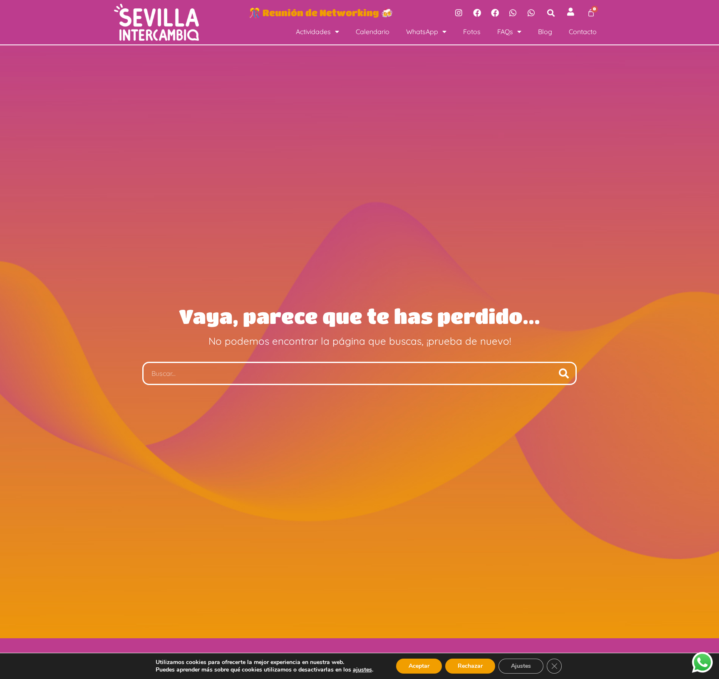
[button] (551, 13)
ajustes (362, 670)
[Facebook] (477, 12)
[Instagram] (458, 12)
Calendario (372, 31)
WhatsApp (422, 31)
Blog (545, 31)
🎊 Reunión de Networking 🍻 (321, 12)
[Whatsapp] (513, 12)
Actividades (313, 31)
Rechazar (470, 666)
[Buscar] (563, 373)
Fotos (472, 31)
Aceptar (419, 666)
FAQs (505, 31)
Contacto (583, 31)
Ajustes (521, 666)
